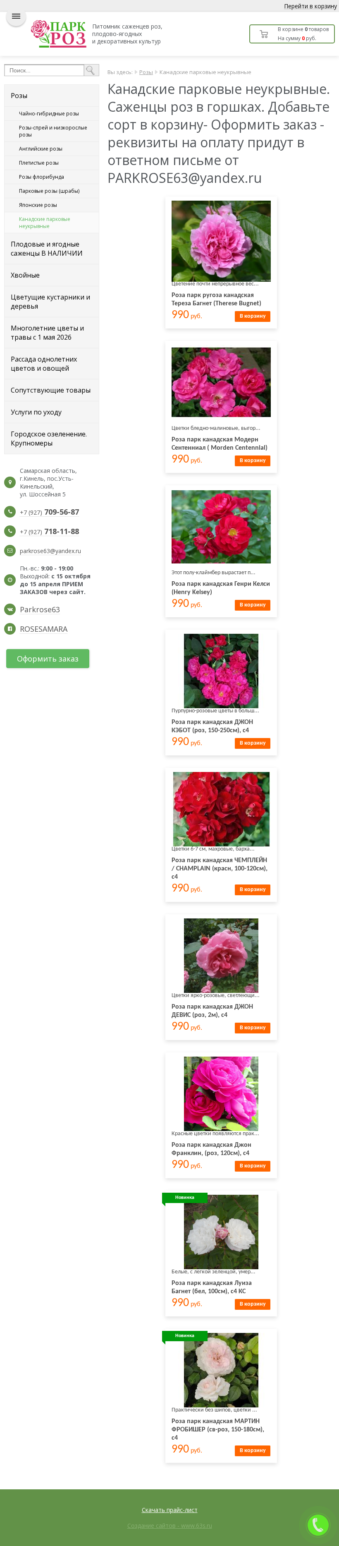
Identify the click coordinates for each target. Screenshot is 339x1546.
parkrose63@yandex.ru (50, 551)
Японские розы (38, 205)
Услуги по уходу (36, 412)
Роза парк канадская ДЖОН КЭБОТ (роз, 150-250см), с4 (212, 726)
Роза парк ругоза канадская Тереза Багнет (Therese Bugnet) (216, 299)
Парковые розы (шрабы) (49, 190)
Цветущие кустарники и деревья (50, 301)
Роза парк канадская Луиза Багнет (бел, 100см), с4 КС (212, 1287)
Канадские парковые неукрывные (44, 223)
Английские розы (40, 148)
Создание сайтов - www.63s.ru (169, 1525)
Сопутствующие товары (51, 390)
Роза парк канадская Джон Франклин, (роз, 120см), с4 (211, 1149)
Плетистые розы (39, 162)
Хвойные (25, 275)
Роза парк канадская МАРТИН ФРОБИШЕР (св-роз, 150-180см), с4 (218, 1429)
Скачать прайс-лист (170, 1510)
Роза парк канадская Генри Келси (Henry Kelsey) (221, 588)
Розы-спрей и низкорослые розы (53, 131)
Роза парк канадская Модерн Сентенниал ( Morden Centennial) (219, 443)
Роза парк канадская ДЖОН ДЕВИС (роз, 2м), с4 (212, 1011)
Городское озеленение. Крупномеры (49, 438)
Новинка (184, 1197)
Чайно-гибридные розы (49, 113)
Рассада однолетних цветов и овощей (44, 364)
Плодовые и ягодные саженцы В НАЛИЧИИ (47, 249)
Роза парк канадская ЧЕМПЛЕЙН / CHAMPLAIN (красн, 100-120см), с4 (219, 868)
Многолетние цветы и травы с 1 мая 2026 (47, 333)
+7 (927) (49, 512)
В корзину (253, 316)
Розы (19, 95)
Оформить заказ (48, 659)
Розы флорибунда (41, 176)
